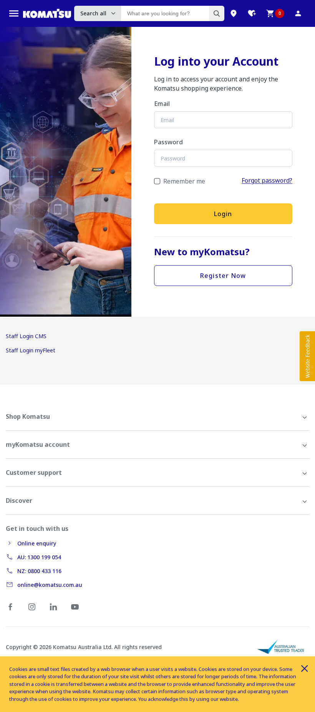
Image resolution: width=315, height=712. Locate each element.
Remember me (184, 181)
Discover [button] (19, 500)
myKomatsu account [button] (38, 444)
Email (162, 103)
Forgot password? (267, 180)
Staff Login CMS (26, 336)
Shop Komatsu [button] (28, 416)
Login (223, 214)
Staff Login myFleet (30, 350)
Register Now (223, 275)
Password (168, 142)
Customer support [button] (34, 472)
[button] (307, 356)
